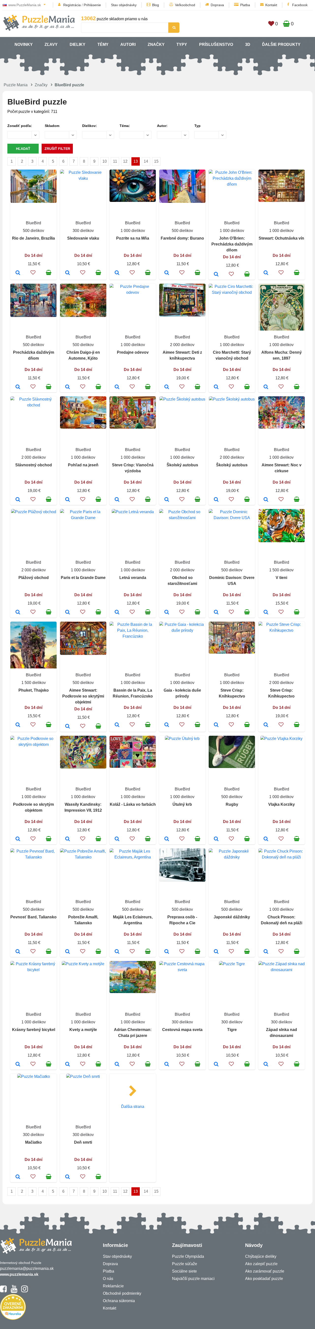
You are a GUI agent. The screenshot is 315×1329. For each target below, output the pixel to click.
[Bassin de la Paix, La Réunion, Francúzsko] (117, 725)
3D (247, 44)
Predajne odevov (133, 352)
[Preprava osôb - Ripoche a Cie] (166, 952)
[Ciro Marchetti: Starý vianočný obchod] (216, 387)
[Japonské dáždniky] (216, 952)
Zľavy (51, 44)
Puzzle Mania (16, 85)
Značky (156, 44)
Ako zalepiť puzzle (261, 1264)
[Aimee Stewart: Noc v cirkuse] (266, 500)
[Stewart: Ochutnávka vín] (266, 273)
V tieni (281, 578)
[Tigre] (216, 1064)
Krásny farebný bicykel (33, 1030)
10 (104, 161)
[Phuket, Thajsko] (18, 725)
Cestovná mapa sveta (182, 1030)
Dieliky (77, 44)
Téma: (125, 126)
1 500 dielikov (281, 570)
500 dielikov (33, 230)
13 (135, 161)
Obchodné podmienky (122, 1293)
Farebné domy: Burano (182, 238)
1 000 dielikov (133, 230)
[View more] (33, 201)
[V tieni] (266, 612)
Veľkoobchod (185, 5)
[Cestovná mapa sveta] (166, 1064)
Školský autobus (182, 465)
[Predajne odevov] (117, 387)
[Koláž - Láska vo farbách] (117, 839)
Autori (128, 44)
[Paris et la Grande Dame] (67, 612)
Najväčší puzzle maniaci (193, 1279)
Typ (197, 126)
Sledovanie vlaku (83, 238)
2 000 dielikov (182, 345)
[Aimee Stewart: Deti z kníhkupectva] (166, 387)
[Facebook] (3, 1291)
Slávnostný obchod (33, 465)
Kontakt (271, 5)
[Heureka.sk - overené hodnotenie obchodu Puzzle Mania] (13, 1318)
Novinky (24, 44)
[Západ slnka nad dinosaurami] (266, 1064)
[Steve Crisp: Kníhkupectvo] (216, 725)
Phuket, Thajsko (33, 690)
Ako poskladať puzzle (264, 1279)
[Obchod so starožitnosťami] (166, 612)
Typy (181, 44)
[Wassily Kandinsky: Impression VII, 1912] (67, 839)
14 (146, 161)
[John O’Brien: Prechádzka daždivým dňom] (216, 274)
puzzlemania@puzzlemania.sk (27, 1268)
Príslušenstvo (216, 44)
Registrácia (72, 5)
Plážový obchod (33, 578)
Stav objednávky (124, 5)
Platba (245, 5)
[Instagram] (24, 1291)
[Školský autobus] (166, 500)
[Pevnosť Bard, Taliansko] (18, 952)
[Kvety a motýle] (67, 1064)
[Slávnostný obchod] (18, 500)
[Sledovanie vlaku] (67, 273)
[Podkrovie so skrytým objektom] (18, 839)
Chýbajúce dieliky (260, 1256)
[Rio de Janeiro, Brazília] (18, 273)
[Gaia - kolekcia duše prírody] (166, 725)
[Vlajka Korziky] (266, 839)
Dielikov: (89, 126)
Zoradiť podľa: (19, 126)
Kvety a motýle (83, 1030)
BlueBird (33, 223)
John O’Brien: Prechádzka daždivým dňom (231, 244)
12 (125, 161)
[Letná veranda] (117, 612)
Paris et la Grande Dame (83, 578)
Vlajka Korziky (281, 804)
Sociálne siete (184, 1271)
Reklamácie (113, 1286)
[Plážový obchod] (18, 612)
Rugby (232, 804)
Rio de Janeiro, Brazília (33, 238)
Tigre (232, 1030)
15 (156, 161)
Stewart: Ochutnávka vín (281, 238)
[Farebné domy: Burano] (166, 273)
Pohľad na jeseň (83, 465)
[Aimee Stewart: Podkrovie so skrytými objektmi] (67, 726)
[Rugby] (216, 839)
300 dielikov (83, 230)
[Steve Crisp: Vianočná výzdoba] (117, 500)
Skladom (52, 126)
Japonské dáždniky (232, 917)
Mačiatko (33, 1142)
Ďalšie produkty (281, 44)
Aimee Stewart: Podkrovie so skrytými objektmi (83, 696)
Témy (103, 44)
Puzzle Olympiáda (188, 1256)
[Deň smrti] (67, 1177)
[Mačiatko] (18, 1177)
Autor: (162, 126)
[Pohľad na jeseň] (67, 500)
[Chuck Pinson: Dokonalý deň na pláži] (266, 952)
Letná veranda (132, 578)
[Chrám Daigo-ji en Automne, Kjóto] (67, 387)
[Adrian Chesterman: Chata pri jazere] (117, 1064)
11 (115, 161)
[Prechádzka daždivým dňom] (18, 387)
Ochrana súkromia (119, 1301)
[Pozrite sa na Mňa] (117, 273)
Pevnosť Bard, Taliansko (33, 917)
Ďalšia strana (132, 1106)
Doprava (217, 5)
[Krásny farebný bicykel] (18, 1064)
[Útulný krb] (166, 839)
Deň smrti (83, 1142)
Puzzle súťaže (184, 1264)
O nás (108, 1279)
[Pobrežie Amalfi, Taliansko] (67, 952)
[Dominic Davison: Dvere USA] (216, 612)
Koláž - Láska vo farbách (133, 804)
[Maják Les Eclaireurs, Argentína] (117, 952)
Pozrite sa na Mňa (132, 238)
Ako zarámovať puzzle (264, 1271)
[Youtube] (14, 1291)
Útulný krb (182, 804)
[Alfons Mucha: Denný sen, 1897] (266, 387)
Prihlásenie (92, 5)
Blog (155, 5)
